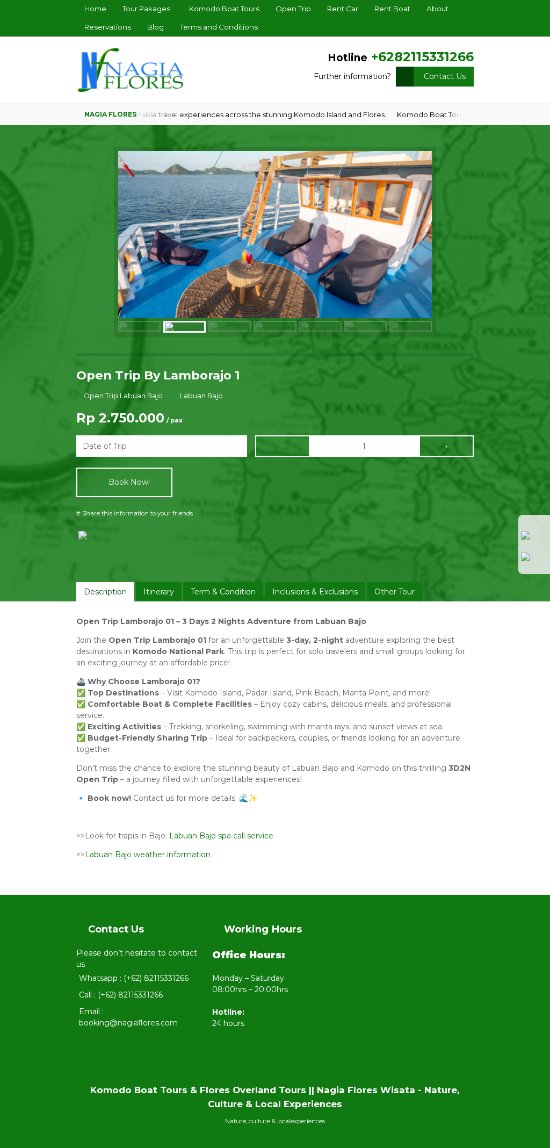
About (437, 8)
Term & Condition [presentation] (223, 592)
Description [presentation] (105, 592)
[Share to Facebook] (86, 537)
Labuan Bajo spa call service (221, 836)
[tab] (105, 591)
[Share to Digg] (108, 552)
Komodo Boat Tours (224, 8)
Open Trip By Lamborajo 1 (158, 375)
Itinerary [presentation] (158, 592)
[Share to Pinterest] (152, 552)
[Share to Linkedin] (130, 552)
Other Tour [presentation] (394, 592)
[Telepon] (534, 561)
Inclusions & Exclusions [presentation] (315, 592)
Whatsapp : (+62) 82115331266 (134, 978)
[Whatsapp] (534, 539)
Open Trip (293, 8)
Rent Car (342, 8)
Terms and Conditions (219, 27)
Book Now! (128, 482)
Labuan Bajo (201, 396)
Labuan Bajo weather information (148, 854)
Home (95, 8)
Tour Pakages (146, 8)
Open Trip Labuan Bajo (123, 396)
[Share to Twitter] (86, 552)
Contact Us (445, 76)
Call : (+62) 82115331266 (121, 995)
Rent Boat (392, 8)
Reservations (107, 27)
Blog (155, 27)
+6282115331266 (422, 56)
